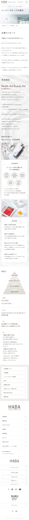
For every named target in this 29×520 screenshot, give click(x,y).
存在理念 (12, 25)
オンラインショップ (22, 2)
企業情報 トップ (8, 368)
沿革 (5, 380)
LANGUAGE (13, 2)
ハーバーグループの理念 (17, 6)
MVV (17, 25)
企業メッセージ (5, 25)
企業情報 (9, 6)
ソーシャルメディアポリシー (8, 453)
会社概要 (6, 372)
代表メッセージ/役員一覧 (10, 388)
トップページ (3, 6)
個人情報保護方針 (6, 451)
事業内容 (6, 396)
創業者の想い (7, 384)
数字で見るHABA (8, 392)
